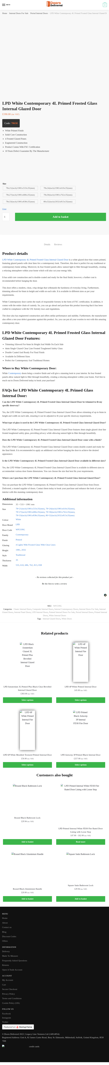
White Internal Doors (57, 615)
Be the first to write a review (54, 584)
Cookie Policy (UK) (11, 1003)
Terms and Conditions (12, 998)
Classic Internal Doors (22, 609)
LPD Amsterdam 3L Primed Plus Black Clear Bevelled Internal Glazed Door (27, 688)
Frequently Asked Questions (14, 960)
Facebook (6, 1014)
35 (17, 560)
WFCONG (20, 529)
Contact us (6, 927)
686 (26, 565)
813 (35, 565)
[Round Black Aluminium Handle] (27, 868)
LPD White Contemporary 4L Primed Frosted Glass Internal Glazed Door (35, 259)
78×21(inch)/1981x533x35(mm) (30, 509)
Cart (4, 985)
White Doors (67, 619)
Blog (4, 932)
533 (17, 565)
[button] (54, 583)
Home (4, 13)
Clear (4, 209)
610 (22, 565)
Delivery (6, 951)
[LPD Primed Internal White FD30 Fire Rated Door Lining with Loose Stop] (80, 803)
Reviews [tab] (58, 244)
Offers (5, 941)
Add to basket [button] (27, 842)
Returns (5, 965)
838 (40, 565)
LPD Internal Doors (40, 612)
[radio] (20, 188)
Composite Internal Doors (43, 609)
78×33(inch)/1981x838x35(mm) (30, 515)
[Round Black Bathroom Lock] (27, 798)
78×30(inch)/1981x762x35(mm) (60, 512)
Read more (80, 842)
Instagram (6, 1018)
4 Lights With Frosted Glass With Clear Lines (35, 545)
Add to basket (60, 216)
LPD (18, 524)
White (18, 519)
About (5, 923)
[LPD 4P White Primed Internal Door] (80, 662)
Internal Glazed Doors (51, 619)
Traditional (20, 555)
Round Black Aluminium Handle (27, 889)
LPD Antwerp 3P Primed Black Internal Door (80, 755)
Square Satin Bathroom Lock (80, 885)
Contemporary (14, 373)
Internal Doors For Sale (18, 13)
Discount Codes (9, 936)
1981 (18, 550)
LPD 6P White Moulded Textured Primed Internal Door (27, 755)
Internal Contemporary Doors (66, 609)
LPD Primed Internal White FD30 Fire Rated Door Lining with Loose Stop (80, 830)
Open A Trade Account (12, 970)
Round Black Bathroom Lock (27, 818)
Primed (19, 540)
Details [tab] (47, 244)
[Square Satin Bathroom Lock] (80, 866)
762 (31, 565)
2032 (23, 550)
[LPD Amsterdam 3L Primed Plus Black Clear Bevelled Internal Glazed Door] (27, 662)
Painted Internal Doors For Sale (62, 612)
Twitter (5, 1022)
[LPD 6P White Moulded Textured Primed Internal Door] (27, 730)
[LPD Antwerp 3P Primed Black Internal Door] (80, 730)
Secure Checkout (9, 989)
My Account (7, 980)
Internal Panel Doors (22, 612)
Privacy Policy (8, 994)
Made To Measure (10, 956)
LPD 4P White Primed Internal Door (81, 687)
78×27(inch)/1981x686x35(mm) (30, 512)
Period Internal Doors (39, 13)
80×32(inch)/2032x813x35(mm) (60, 515)
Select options (27, 700)
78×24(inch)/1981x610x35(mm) (60, 509)
